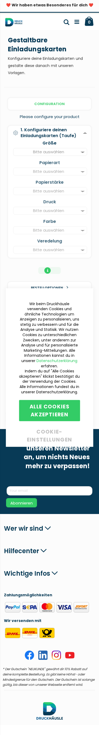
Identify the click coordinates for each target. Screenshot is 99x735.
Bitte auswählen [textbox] (48, 152)
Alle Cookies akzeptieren (49, 410)
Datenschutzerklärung (56, 360)
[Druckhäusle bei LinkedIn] (43, 658)
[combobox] (50, 152)
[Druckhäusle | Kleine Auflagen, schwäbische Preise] (16, 23)
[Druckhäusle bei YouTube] (69, 658)
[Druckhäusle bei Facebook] (29, 658)
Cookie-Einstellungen (49, 431)
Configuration (49, 103)
